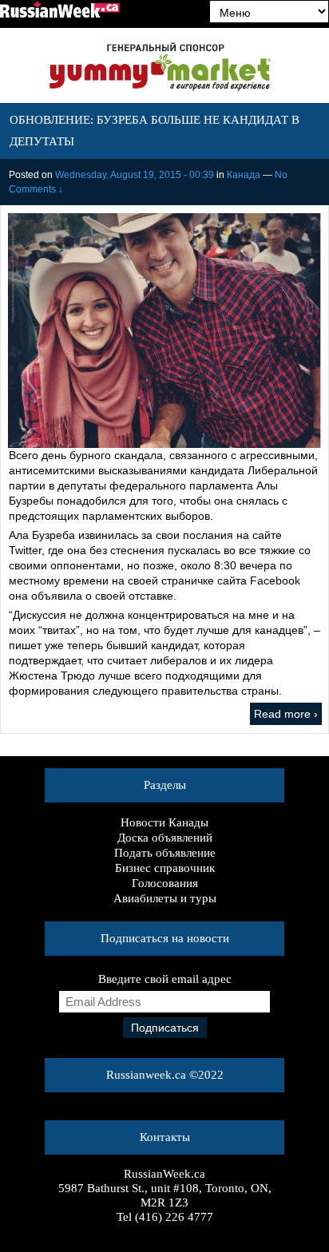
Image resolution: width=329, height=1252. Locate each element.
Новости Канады (164, 822)
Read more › (286, 713)
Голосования (165, 883)
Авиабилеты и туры (164, 898)
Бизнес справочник (165, 868)
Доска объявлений (164, 837)
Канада (243, 174)
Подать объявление (165, 852)
